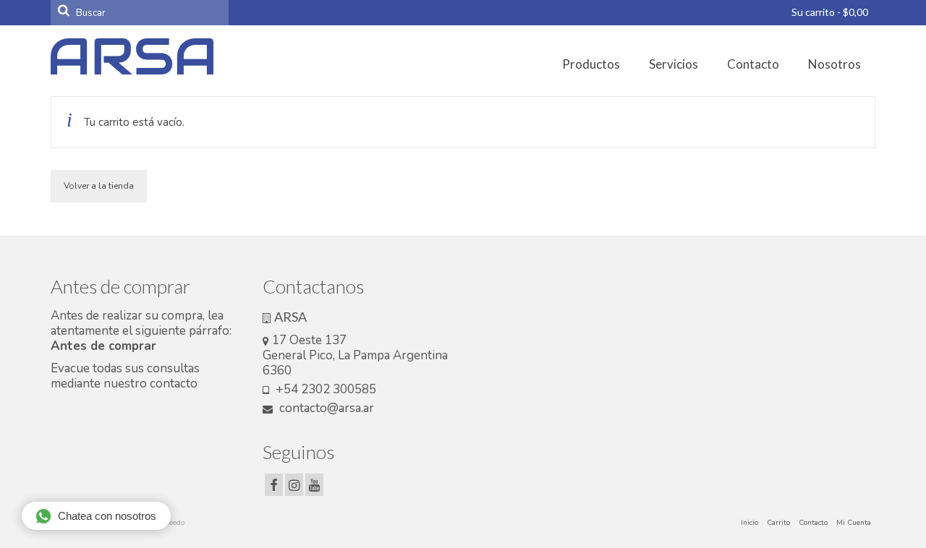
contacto (173, 383)
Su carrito (828, 12)
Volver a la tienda (99, 186)
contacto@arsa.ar (325, 408)
